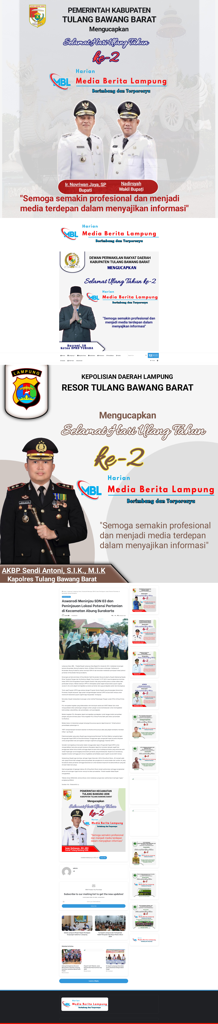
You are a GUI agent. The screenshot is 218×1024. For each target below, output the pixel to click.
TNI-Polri (71, 360)
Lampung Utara (77, 591)
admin (66, 615)
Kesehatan (92, 355)
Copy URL (103, 857)
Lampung (71, 355)
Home (63, 355)
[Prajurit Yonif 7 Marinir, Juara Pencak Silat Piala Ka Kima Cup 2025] (93, 956)
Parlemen (101, 355)
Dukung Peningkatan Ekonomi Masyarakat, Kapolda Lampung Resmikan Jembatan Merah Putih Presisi (71, 968)
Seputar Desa (82, 355)
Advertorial (79, 360)
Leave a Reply (94, 981)
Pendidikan (110, 355)
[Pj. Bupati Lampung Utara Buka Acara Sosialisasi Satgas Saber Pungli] (116, 956)
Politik (119, 355)
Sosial (63, 360)
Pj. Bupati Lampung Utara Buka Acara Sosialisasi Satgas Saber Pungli (115, 967)
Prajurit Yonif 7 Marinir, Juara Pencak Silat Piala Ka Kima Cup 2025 (93, 967)
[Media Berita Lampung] (109, 234)
